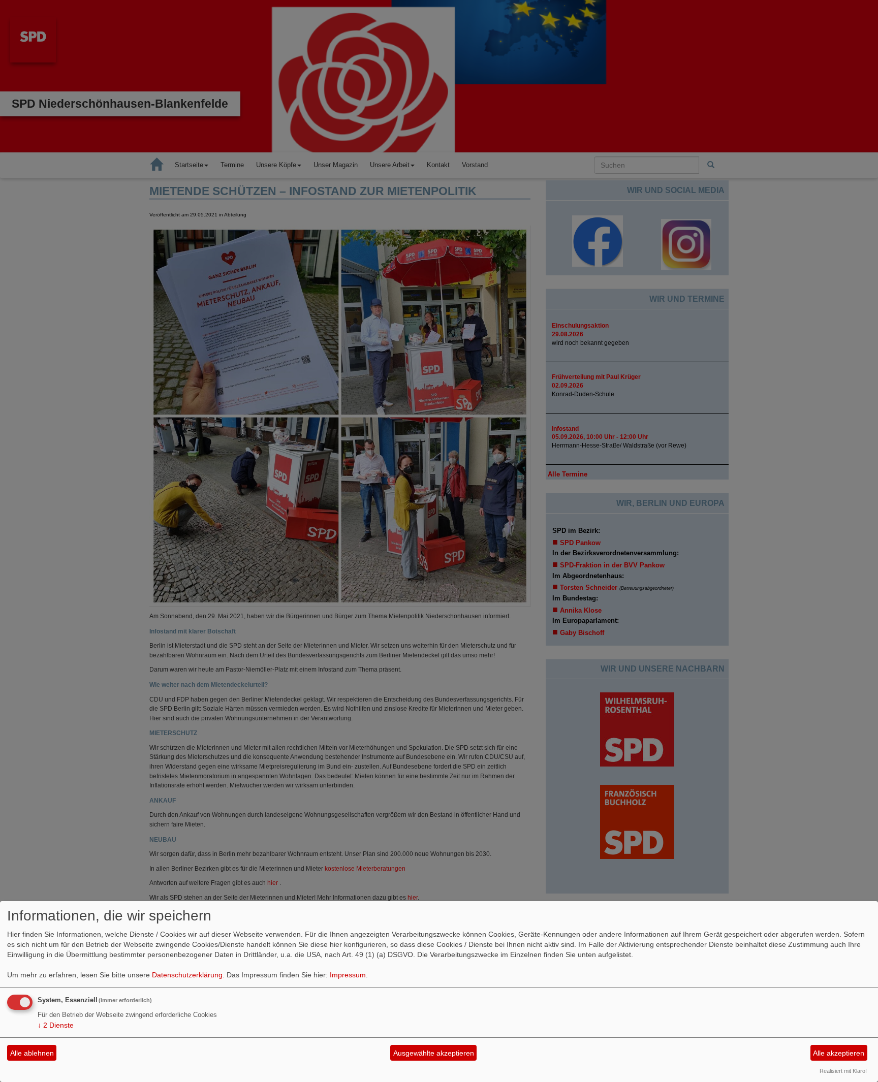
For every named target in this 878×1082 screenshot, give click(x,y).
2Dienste (56, 1025)
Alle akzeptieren (838, 1053)
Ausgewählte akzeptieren (433, 1053)
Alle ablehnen (32, 1053)
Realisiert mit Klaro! (843, 1071)
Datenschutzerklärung (187, 975)
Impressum (348, 975)
